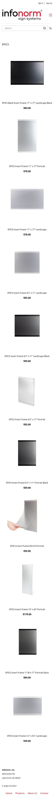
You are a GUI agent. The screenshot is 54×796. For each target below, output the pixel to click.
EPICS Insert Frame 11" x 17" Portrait (27, 166)
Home (9, 793)
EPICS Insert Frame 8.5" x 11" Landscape (27, 292)
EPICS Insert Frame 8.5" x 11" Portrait (27, 419)
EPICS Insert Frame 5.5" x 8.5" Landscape (27, 735)
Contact (44, 793)
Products (20, 793)
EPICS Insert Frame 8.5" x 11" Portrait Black (27, 482)
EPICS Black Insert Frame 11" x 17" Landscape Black (27, 102)
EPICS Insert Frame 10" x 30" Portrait (27, 609)
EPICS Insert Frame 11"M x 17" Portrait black (27, 672)
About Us (32, 793)
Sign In (40, 3)
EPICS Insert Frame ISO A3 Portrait (27, 546)
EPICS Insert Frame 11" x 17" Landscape (27, 229)
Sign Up (49, 3)
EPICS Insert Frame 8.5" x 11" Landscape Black (27, 356)
